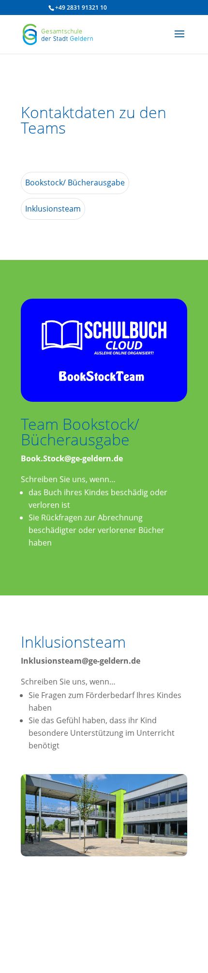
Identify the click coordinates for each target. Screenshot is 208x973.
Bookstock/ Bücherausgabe (75, 182)
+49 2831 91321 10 (81, 7)
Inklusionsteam (53, 208)
